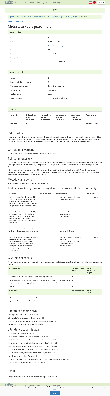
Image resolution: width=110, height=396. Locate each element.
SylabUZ (12, 17)
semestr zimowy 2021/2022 (42, 17)
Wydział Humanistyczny (24, 17)
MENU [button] (101, 3)
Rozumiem (55, 393)
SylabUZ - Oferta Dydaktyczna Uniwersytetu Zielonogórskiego (37, 3)
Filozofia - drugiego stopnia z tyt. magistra (65, 17)
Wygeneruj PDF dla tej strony (15, 21)
